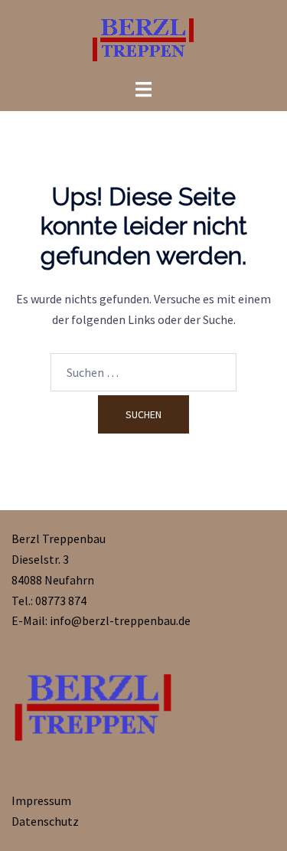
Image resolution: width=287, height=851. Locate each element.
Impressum (41, 800)
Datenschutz (45, 821)
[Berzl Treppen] (143, 37)
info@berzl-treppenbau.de (120, 620)
